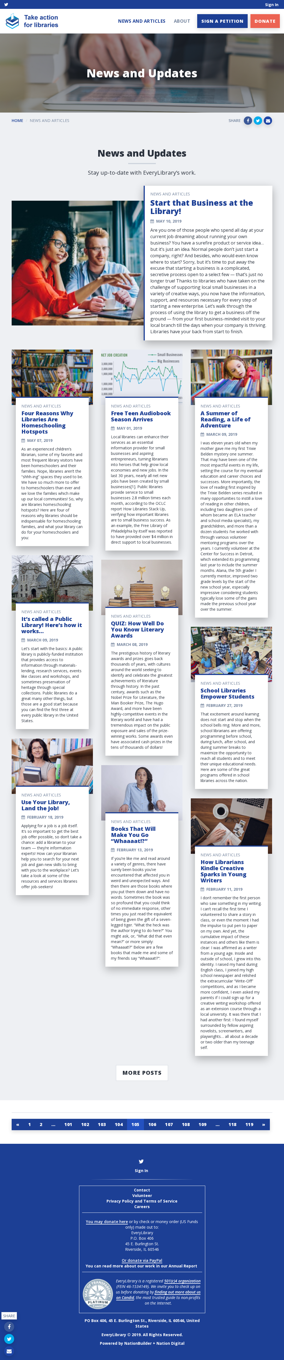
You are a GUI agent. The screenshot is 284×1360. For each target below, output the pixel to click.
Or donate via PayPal (142, 1260)
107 (169, 1124)
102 (85, 1124)
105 (135, 1124)
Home (17, 120)
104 (119, 1124)
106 (152, 1124)
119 (249, 1124)
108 (186, 1124)
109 (203, 1124)
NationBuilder (138, 1343)
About (182, 21)
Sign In (271, 4)
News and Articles (142, 21)
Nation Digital (170, 1343)
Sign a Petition (222, 21)
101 (68, 1124)
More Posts (142, 1072)
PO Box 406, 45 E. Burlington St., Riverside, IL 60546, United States (142, 1323)
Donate (265, 21)
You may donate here (107, 1221)
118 (233, 1124)
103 (102, 1124)
